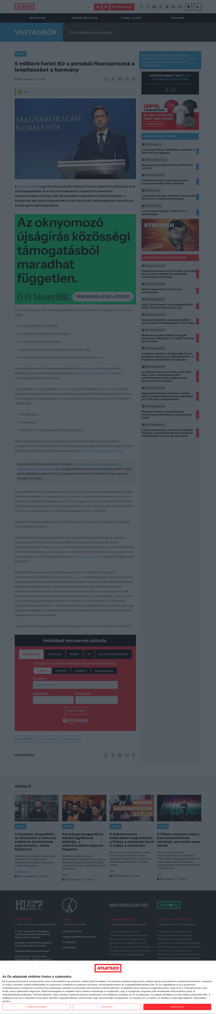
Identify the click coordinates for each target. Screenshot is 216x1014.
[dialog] (108, 987)
